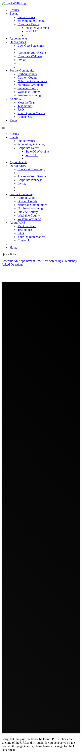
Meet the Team (27, 102)
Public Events (26, 17)
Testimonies (25, 106)
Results (14, 10)
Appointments (18, 38)
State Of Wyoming (37, 27)
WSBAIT (31, 31)
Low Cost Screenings (31, 45)
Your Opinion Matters (31, 113)
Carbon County (27, 74)
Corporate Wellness (30, 56)
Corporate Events (28, 24)
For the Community (22, 70)
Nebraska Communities (32, 81)
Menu (13, 120)
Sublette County (28, 88)
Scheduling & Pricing (31, 20)
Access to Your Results (32, 52)
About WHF (17, 99)
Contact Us (25, 116)
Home (13, 247)
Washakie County (29, 91)
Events (14, 13)
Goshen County (27, 77)
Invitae (22, 59)
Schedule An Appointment (18, 261)
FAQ (21, 109)
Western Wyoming (29, 95)
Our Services (18, 42)
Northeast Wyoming (30, 84)
